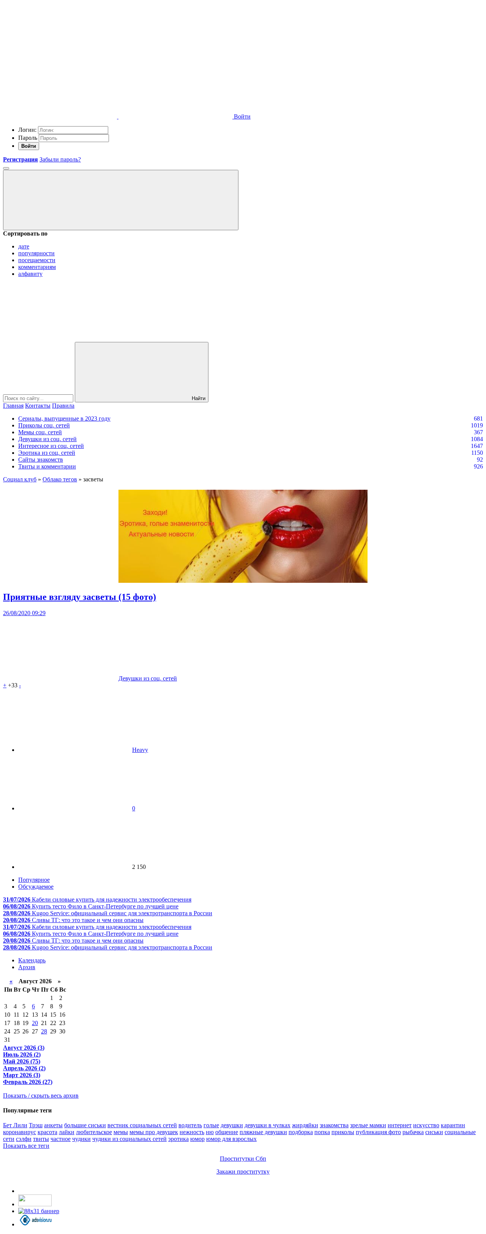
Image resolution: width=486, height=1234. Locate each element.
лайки (66, 1132)
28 (44, 1031)
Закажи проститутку (243, 1171)
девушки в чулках (267, 1125)
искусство (426, 1125)
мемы (121, 1132)
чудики (81, 1139)
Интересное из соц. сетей (51, 446)
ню (210, 1132)
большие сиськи (85, 1125)
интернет (400, 1125)
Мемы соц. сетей (40, 432)
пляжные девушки (263, 1132)
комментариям (37, 267)
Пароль (27, 137)
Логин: (27, 130)
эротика (178, 1139)
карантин (453, 1125)
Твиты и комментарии (47, 466)
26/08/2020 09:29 (24, 613)
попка (322, 1132)
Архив (26, 967)
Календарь (32, 960)
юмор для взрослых (231, 1139)
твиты (41, 1139)
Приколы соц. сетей (44, 425)
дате (23, 246)
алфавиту (30, 274)
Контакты (37, 405)
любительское (94, 1132)
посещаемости (36, 260)
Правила (63, 405)
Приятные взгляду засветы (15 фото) (79, 597)
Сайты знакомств (40, 459)
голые (211, 1125)
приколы (342, 1132)
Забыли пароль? (60, 159)
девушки (232, 1125)
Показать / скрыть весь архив (41, 1095)
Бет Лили (15, 1125)
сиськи (434, 1132)
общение (226, 1132)
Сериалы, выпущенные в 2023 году (64, 418)
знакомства (334, 1125)
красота (47, 1132)
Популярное (34, 879)
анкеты (53, 1125)
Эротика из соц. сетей (46, 452)
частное (60, 1139)
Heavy (140, 750)
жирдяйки (305, 1125)
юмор (197, 1139)
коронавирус (19, 1132)
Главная (13, 405)
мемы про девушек (153, 1132)
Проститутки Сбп (243, 1158)
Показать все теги (26, 1145)
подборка (301, 1132)
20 (35, 1023)
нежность (192, 1132)
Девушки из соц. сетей (47, 439)
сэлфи (24, 1139)
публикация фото (378, 1132)
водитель (190, 1125)
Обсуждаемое (36, 886)
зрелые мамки (368, 1125)
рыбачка (413, 1132)
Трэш (36, 1125)
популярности (36, 253)
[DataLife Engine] (60, 58)
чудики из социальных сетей (129, 1139)
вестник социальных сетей (142, 1125)
